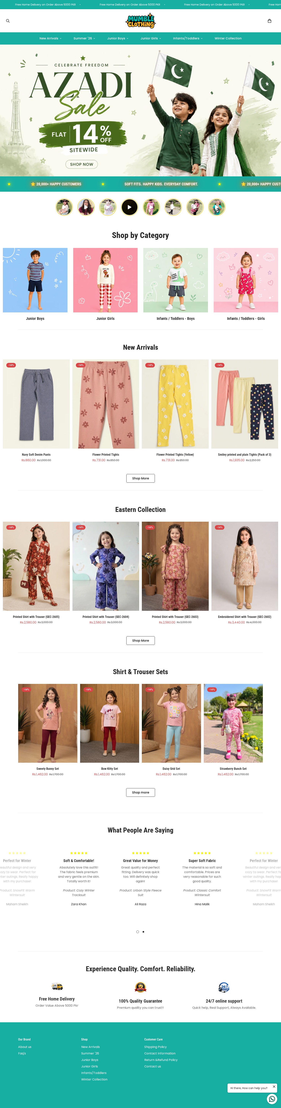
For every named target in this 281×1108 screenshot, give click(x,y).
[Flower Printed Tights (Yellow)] (175, 404)
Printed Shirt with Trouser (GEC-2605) (36, 617)
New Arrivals (49, 38)
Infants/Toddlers (186, 38)
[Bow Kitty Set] (109, 723)
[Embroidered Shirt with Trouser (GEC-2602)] (244, 566)
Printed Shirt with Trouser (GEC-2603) (175, 617)
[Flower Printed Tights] (105, 404)
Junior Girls (149, 38)
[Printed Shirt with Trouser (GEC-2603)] (175, 566)
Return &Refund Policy (161, 1060)
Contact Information (159, 1053)
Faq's (22, 1053)
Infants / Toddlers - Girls (246, 318)
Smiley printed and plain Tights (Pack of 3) (244, 454)
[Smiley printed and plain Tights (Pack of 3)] (244, 404)
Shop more (140, 792)
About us (24, 1047)
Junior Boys (116, 38)
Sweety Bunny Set (48, 769)
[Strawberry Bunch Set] (233, 723)
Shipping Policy (155, 1047)
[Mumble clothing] (140, 20)
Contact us (152, 1066)
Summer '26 (83, 38)
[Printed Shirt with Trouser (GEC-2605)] (36, 566)
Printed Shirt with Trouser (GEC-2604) (106, 617)
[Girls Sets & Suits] (105, 280)
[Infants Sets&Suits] (175, 280)
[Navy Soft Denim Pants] (36, 404)
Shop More (140, 478)
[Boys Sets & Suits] (35, 280)
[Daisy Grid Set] (171, 723)
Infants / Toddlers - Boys (176, 318)
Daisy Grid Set (171, 769)
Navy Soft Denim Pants (36, 454)
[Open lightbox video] (64, 207)
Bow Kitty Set (109, 769)
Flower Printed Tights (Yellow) (175, 454)
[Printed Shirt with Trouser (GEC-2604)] (105, 566)
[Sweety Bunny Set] (47, 723)
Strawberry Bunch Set (233, 769)
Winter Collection (228, 38)
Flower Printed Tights (106, 454)
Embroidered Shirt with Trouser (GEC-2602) (244, 617)
